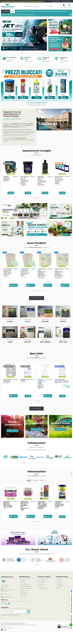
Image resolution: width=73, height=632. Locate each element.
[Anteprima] (13, 174)
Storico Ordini (41, 584)
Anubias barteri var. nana (42, 380)
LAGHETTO (42, 480)
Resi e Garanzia (23, 592)
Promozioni (59, 582)
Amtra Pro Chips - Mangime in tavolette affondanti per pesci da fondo (8, 504)
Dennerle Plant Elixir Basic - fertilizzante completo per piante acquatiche (7, 180)
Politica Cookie (23, 596)
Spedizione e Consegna (25, 588)
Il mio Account (41, 580)
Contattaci (59, 580)
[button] (70, 14)
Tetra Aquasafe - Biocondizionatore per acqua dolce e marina (10, 381)
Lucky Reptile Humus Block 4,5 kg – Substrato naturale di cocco (42, 272)
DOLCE (29, 480)
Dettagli (10, 193)
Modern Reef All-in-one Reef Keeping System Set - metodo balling (25, 180)
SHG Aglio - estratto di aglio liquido (24, 503)
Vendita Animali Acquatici (26, 586)
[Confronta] (11, 174)
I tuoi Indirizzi (41, 586)
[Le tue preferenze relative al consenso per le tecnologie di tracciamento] (71, 474)
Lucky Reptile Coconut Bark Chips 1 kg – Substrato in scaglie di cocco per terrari (25, 273)
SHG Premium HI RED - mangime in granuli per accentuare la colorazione (42, 180)
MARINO (35, 480)
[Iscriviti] (28, 611)
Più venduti (59, 584)
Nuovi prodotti (60, 586)
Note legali (22, 582)
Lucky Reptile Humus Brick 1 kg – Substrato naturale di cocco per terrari (59, 272)
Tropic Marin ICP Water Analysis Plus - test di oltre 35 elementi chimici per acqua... (59, 180)
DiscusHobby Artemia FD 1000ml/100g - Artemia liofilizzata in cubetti (59, 505)
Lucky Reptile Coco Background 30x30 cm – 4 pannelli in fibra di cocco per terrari (7, 273)
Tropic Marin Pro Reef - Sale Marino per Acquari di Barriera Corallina (59, 383)
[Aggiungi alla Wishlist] (8, 174)
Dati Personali (41, 582)
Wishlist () (57, 1)
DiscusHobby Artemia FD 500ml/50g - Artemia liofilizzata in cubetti (42, 505)
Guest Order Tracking (43, 588)
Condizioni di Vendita (25, 584)
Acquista (65, 192)
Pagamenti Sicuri (24, 590)
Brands (58, 588)
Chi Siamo (22, 580)
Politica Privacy (23, 594)
